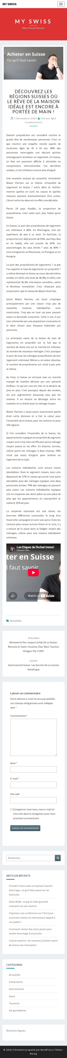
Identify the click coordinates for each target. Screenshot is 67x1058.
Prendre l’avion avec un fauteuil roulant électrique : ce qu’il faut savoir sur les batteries (31, 890)
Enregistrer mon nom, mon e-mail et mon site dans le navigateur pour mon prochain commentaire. (34, 814)
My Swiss (9, 4)
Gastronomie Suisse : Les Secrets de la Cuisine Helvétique (33, 665)
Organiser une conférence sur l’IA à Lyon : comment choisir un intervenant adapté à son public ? (32, 917)
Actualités (15, 620)
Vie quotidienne (17, 1010)
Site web (15, 794)
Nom (13, 763)
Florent (45, 118)
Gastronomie (16, 989)
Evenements (16, 981)
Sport (12, 996)
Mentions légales (16, 1030)
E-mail (14, 778)
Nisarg (33, 1053)
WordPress (46, 1049)
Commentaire (18, 715)
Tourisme (14, 1003)
